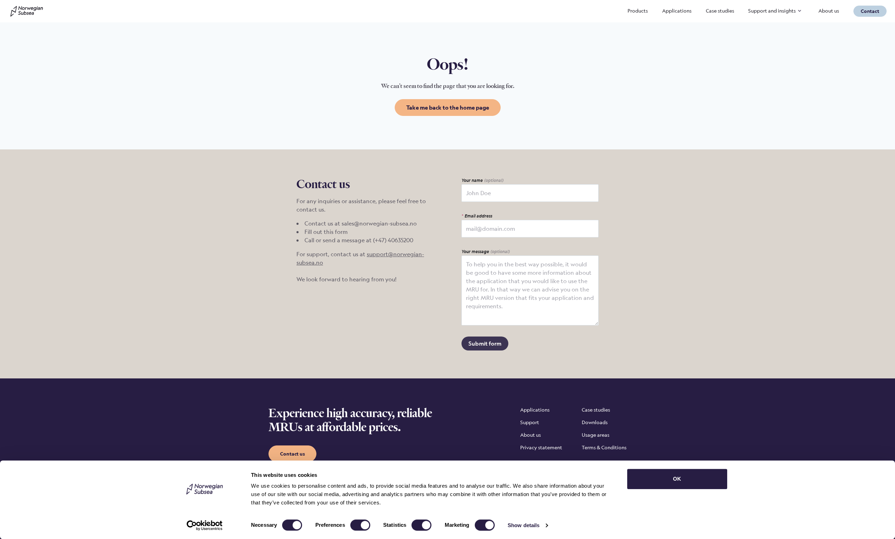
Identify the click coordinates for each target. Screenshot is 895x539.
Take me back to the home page (447, 107)
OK (677, 479)
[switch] (360, 525)
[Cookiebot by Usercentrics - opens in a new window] (204, 525)
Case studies (720, 10)
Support (529, 422)
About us (828, 10)
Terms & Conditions (604, 447)
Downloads (595, 422)
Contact (870, 11)
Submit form (484, 343)
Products (638, 10)
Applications (677, 10)
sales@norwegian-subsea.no (379, 223)
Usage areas (595, 434)
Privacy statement (541, 447)
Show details (523, 525)
